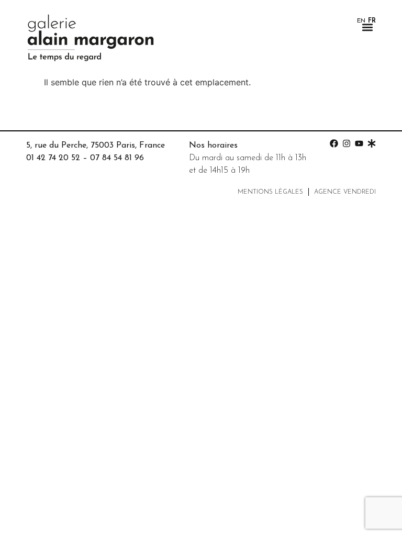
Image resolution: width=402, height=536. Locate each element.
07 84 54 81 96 (117, 158)
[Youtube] (359, 143)
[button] (367, 27)
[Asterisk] (371, 143)
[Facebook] (334, 143)
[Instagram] (346, 143)
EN (361, 21)
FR (372, 21)
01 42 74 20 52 (53, 158)
